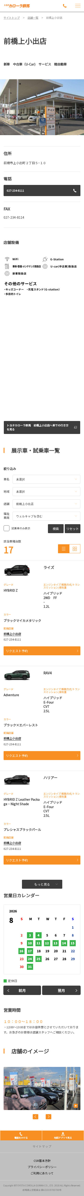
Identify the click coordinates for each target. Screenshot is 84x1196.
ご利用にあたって (42, 1173)
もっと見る (42, 884)
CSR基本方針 (42, 1160)
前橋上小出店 (12, 634)
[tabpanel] (42, 107)
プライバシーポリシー (42, 1166)
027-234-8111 (15, 190)
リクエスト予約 (17, 651)
